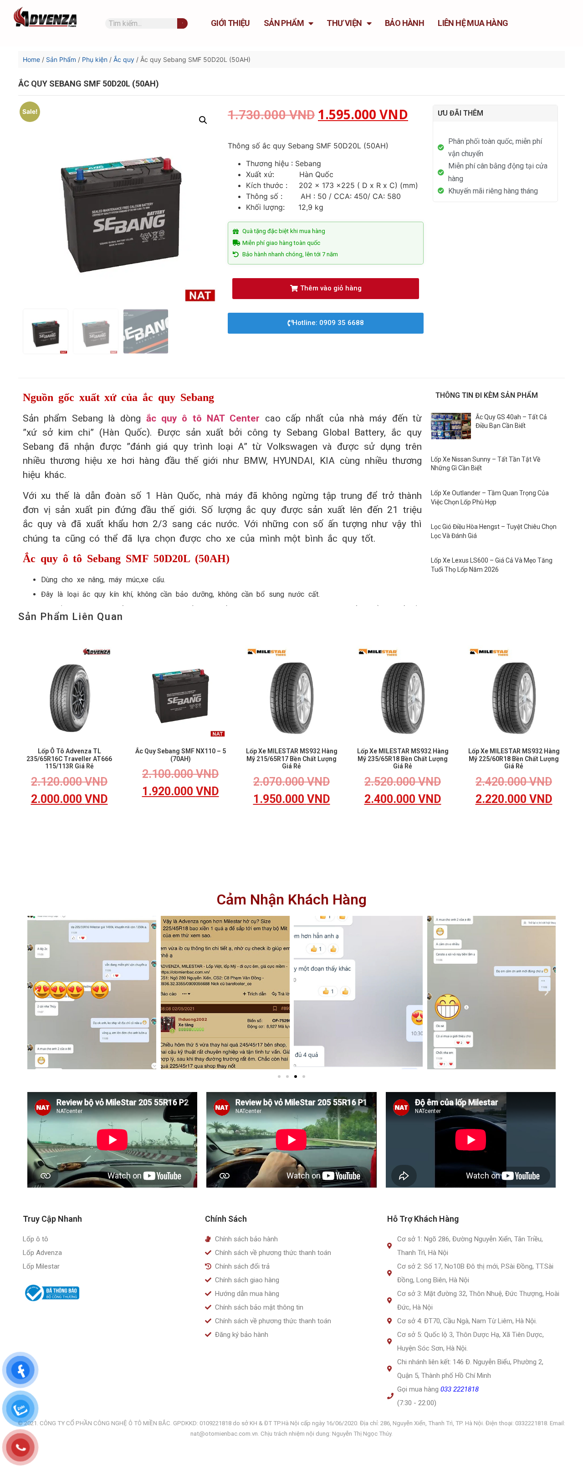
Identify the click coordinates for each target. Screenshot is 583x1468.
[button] (325, 288)
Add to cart (69, 826)
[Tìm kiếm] (182, 23)
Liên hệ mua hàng (473, 23)
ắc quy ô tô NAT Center (203, 418)
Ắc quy (123, 59)
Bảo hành (404, 23)
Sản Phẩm (284, 23)
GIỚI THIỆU (230, 23)
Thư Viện (344, 23)
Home (31, 59)
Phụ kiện (94, 59)
